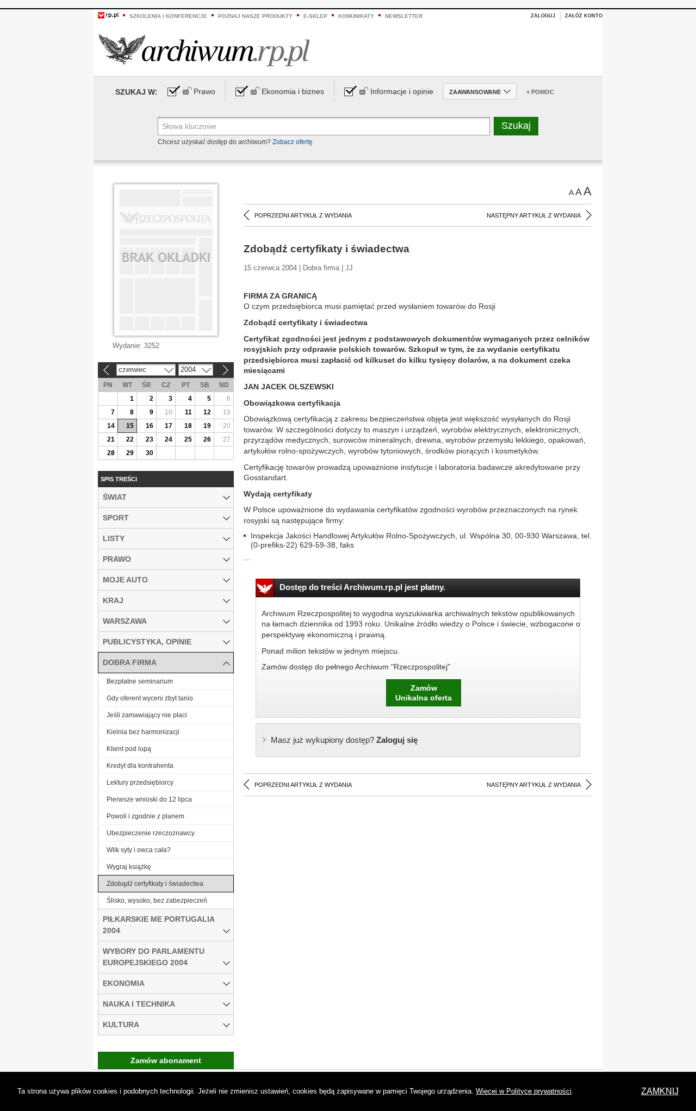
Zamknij (660, 1091)
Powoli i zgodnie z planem (145, 816)
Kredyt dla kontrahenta (140, 765)
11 (188, 412)
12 (207, 412)
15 (130, 426)
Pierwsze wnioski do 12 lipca (149, 799)
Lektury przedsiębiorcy (140, 782)
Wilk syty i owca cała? (139, 850)
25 (188, 439)
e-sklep (315, 16)
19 (207, 426)
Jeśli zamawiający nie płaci (147, 715)
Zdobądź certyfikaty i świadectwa (155, 883)
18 (188, 426)
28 (111, 453)
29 (130, 453)
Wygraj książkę (129, 867)
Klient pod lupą (129, 749)
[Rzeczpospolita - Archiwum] (204, 50)
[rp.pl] (108, 14)
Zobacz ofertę (292, 142)
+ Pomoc (540, 92)
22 (130, 439)
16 (149, 426)
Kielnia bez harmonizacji (143, 732)
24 (168, 439)
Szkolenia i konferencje (168, 16)
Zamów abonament (165, 1060)
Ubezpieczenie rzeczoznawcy (151, 833)
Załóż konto (583, 15)
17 (168, 426)
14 (111, 426)
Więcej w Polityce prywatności (523, 1091)
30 (149, 453)
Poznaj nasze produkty (255, 16)
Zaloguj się (344, 739)
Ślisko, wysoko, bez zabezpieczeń (157, 900)
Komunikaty (356, 16)
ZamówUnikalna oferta (423, 693)
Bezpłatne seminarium (140, 681)
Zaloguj (543, 15)
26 (207, 439)
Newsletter (403, 16)
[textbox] (324, 126)
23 (149, 439)
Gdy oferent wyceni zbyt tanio (150, 698)
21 (111, 439)
